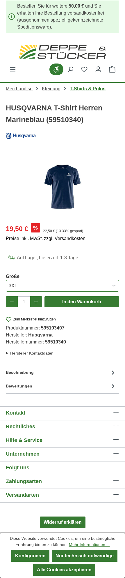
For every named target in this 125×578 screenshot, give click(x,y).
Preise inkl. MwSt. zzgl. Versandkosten (45, 238)
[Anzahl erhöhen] (36, 301)
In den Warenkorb (81, 301)
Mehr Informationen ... (89, 544)
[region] (62, 185)
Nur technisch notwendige (85, 555)
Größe (12, 276)
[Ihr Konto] (98, 69)
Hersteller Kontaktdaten (31, 353)
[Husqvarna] (62, 135)
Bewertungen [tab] (19, 386)
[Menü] (13, 69)
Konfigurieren (30, 555)
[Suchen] (70, 69)
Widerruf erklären (63, 522)
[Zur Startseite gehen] (62, 52)
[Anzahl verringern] (12, 301)
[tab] (61, 373)
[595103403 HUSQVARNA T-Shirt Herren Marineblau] (62, 186)
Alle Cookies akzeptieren (64, 569)
